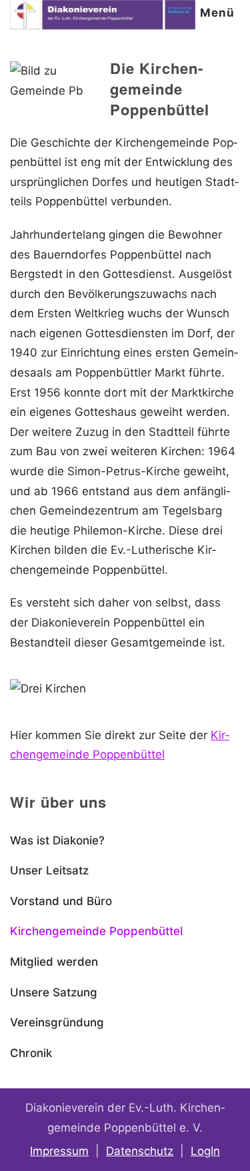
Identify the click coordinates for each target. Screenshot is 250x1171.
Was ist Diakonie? (57, 840)
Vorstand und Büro (61, 901)
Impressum (59, 1151)
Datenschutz (139, 1151)
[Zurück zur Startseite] (102, 15)
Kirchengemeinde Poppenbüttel (96, 931)
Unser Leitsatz (49, 870)
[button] (220, 13)
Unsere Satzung (53, 992)
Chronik (31, 1053)
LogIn (205, 1151)
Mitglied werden (54, 961)
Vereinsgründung (57, 1022)
